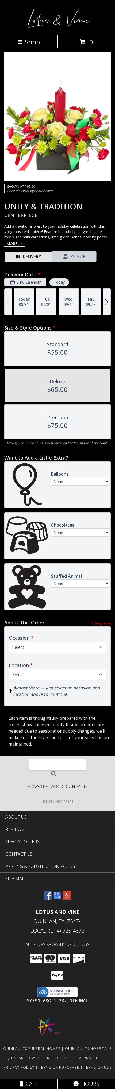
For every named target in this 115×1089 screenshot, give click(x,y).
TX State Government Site (81, 1057)
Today (59, 282)
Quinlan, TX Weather (28, 1057)
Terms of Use (98, 1067)
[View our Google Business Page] (57, 898)
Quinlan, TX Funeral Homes (32, 1048)
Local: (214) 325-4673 (57, 930)
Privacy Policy (18, 1067)
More (11, 243)
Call (30, 1083)
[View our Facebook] (48, 898)
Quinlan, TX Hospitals (88, 1048)
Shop (32, 41)
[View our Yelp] (67, 898)
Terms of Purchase (59, 1067)
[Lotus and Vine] (57, 27)
